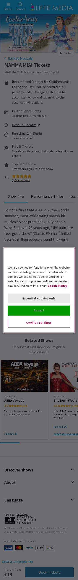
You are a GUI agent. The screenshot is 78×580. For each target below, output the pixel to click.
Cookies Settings (39, 322)
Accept (39, 310)
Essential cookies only (39, 298)
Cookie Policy (57, 286)
